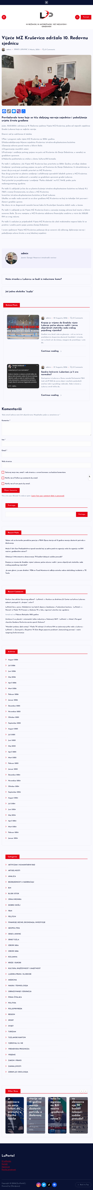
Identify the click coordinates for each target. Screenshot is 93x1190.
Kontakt (5, 1164)
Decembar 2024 (14, 775)
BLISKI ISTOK (13, 893)
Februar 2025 (13, 763)
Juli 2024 (11, 803)
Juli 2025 (11, 734)
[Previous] (81, 1091)
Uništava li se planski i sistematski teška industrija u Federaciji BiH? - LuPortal (35, 619)
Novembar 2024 (14, 781)
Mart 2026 (12, 688)
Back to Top (84, 1185)
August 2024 (13, 798)
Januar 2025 (13, 769)
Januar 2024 (13, 838)
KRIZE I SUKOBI (14, 963)
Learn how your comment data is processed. (47, 496)
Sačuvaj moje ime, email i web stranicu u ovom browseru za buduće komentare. (35, 472)
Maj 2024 (12, 815)
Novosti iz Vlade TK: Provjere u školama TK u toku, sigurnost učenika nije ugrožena (37, 610)
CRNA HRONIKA (14, 899)
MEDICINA (12, 980)
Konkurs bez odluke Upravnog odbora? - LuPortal (24, 599)
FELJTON (12, 916)
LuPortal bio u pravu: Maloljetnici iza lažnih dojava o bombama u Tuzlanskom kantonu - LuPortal (42, 607)
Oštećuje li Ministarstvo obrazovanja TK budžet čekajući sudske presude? (33, 557)
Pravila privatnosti (9, 1169)
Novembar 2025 (14, 711)
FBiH (10, 911)
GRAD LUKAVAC (21, 50)
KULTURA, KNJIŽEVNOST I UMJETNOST (24, 968)
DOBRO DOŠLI (14, 905)
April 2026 (12, 683)
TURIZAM (12, 1032)
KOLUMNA (12, 957)
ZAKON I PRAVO (15, 1060)
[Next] (86, 1091)
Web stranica (7, 461)
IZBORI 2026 (13, 951)
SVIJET (11, 1026)
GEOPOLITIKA (14, 928)
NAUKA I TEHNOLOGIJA (18, 985)
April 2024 (12, 821)
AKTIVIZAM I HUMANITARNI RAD (21, 865)
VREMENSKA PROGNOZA (18, 1049)
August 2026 (13, 660)
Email (4, 450)
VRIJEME (12, 1055)
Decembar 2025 (14, 706)
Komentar (6, 420)
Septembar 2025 (14, 723)
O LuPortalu (6, 1161)
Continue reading (50, 351)
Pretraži (86, 17)
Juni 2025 (12, 740)
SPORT (11, 1020)
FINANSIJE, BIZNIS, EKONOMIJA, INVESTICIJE (26, 922)
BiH (9, 888)
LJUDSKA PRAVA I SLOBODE (19, 974)
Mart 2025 (12, 757)
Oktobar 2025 (13, 717)
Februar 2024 (13, 832)
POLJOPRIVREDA (15, 1009)
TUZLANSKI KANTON (17, 1037)
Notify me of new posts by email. (17, 483)
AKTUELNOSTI (14, 870)
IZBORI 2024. (13, 945)
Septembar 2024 (14, 792)
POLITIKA (12, 1003)
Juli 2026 (11, 665)
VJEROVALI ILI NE (15, 1043)
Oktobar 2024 (13, 786)
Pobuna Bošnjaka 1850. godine (27, 614)
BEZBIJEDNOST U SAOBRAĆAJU (21, 882)
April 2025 (12, 752)
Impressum (6, 1167)
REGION (11, 1014)
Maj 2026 (12, 677)
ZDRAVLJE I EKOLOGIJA (18, 1072)
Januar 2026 (13, 700)
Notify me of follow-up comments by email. (21, 478)
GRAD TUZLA (13, 939)
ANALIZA (12, 876)
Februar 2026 (13, 694)
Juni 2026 (12, 671)
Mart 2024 (12, 827)
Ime (4, 440)
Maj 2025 (12, 746)
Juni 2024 (12, 809)
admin (8, 50)
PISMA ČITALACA (15, 997)
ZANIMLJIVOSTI (14, 1066)
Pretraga (12, 505)
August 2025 (13, 729)
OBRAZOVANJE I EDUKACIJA (19, 991)
